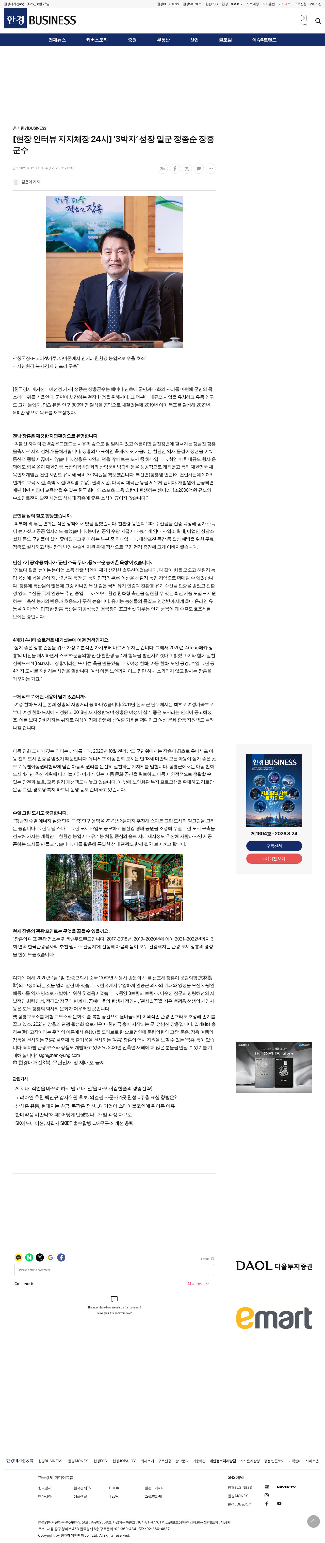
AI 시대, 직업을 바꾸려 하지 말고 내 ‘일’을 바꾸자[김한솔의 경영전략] (83, 1088)
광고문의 (181, 1461)
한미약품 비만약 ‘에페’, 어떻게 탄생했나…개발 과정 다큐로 (73, 1115)
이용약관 (199, 1461)
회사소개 (147, 1461)
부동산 (163, 39)
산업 (194, 39)
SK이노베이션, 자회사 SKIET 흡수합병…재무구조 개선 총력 (74, 1123)
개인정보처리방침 (222, 1461)
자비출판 (269, 4)
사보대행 (253, 4)
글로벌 (225, 39)
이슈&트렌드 (264, 39)
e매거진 (315, 4)
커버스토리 (97, 39)
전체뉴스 (57, 39)
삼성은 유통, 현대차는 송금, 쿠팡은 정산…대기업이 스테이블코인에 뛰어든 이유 (95, 1106)
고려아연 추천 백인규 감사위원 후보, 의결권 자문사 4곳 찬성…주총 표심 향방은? (95, 1097)
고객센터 (294, 1461)
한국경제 (44, 1488)
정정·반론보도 (274, 1461)
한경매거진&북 (14, 4)
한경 (168, 4)
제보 (285, 4)
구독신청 (300, 4)
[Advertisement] (162, 85)
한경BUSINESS (33, 128)
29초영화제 (153, 1496)
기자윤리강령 (250, 1461)
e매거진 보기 (274, 858)
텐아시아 (44, 1496)
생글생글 (80, 1496)
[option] (274, 1067)
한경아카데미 (155, 1488)
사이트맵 (312, 1461)
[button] (303, 20)
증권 (132, 39)
